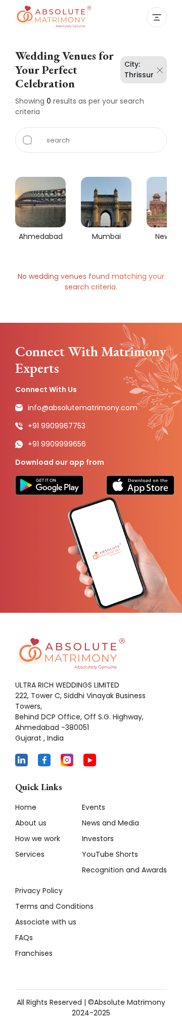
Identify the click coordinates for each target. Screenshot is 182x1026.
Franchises (34, 953)
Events (93, 807)
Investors (98, 839)
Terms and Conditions (54, 906)
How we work (37, 839)
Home (25, 807)
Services (29, 854)
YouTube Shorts (110, 854)
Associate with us (45, 922)
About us (31, 823)
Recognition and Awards (124, 870)
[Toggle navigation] (157, 17)
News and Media (110, 823)
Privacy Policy (39, 891)
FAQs (24, 938)
